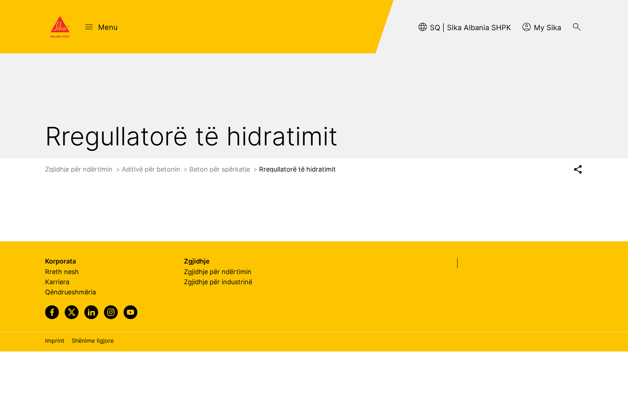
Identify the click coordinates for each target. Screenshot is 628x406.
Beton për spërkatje (220, 169)
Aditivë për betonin (152, 169)
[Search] (577, 27)
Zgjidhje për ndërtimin (79, 169)
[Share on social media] (577, 169)
